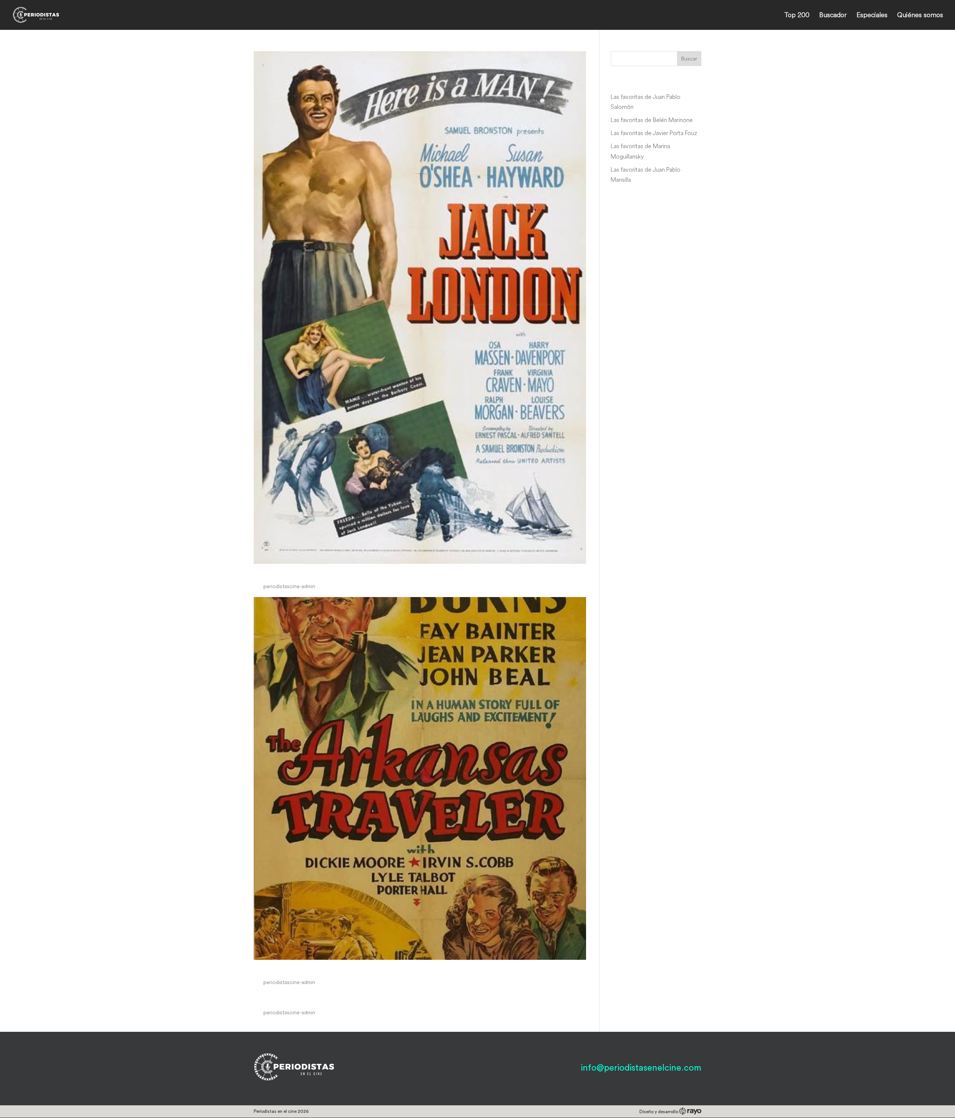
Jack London (284, 572)
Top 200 (797, 15)
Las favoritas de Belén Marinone (652, 120)
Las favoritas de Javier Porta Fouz (654, 133)
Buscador (833, 15)
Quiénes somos (920, 15)
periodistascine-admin (289, 586)
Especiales (872, 15)
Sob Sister (277, 998)
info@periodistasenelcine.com (641, 1068)
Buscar (689, 58)
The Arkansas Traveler (306, 968)
